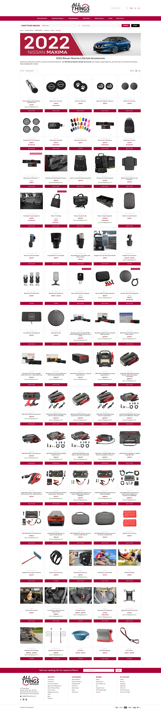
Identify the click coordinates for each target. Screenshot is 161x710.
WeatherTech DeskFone (56, 293)
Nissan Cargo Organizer (105, 216)
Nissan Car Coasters (56, 101)
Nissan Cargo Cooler (80, 216)
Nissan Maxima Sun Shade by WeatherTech (31, 101)
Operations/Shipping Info (54, 686)
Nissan (98, 679)
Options (80, 148)
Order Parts (120, 18)
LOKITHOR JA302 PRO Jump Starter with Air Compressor (80, 454)
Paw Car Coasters (80, 101)
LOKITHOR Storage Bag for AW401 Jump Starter (129, 454)
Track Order (51, 679)
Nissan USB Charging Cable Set (105, 293)
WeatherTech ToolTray (129, 533)
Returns (122, 681)
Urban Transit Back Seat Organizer (80, 178)
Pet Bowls (80, 650)
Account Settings (125, 692)
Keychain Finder (56, 333)
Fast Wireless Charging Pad (31, 333)
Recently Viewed (124, 690)
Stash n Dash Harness (56, 572)
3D (97, 686)
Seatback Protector (129, 140)
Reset (135, 25)
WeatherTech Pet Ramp (32, 650)
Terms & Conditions (53, 683)
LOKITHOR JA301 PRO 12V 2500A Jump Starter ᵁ (56, 454)
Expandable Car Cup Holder (56, 255)
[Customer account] (139, 8)
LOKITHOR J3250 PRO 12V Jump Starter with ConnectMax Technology (129, 375)
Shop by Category (57, 18)
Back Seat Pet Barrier (80, 572)
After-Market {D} (100, 683)
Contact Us (51, 681)
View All (98, 692)
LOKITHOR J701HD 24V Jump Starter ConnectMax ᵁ (105, 415)
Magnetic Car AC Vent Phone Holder (105, 255)
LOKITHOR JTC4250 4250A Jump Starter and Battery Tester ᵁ (105, 454)
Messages (122, 683)
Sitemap (50, 698)
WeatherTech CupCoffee (31, 293)
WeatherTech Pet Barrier (56, 650)
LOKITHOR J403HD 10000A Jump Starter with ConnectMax (56, 415)
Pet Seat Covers (80, 610)
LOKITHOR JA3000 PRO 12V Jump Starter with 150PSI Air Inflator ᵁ (129, 415)
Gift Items (86, 18)
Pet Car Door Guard (32, 610)
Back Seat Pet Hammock (105, 610)
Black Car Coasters (129, 101)
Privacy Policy (51, 690)
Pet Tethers (129, 650)
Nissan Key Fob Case (80, 140)
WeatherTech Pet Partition (129, 610)
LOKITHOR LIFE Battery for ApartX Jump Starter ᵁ (80, 374)
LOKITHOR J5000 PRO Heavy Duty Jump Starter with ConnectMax (80, 415)
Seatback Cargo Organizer (31, 216)
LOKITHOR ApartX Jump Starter (31, 533)
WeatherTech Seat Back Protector (56, 178)
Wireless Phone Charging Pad (129, 293)
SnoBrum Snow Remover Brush (31, 572)
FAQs (49, 694)
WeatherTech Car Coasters (31, 140)
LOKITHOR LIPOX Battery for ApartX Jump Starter (56, 534)
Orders (122, 679)
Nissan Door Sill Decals (105, 140)
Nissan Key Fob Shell (56, 140)
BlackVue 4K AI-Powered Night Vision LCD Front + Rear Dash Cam (31, 374)
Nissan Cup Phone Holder (31, 255)
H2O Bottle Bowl (129, 572)
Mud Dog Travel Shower (105, 572)
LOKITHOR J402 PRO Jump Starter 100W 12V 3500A (105, 493)
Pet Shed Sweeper (105, 650)
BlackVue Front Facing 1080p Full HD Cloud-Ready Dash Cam (56, 374)
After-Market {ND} (101, 690)
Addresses (123, 686)
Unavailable (105, 384)
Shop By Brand (73, 18)
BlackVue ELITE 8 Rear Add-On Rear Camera (129, 333)
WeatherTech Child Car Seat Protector (129, 178)
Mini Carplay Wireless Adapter (80, 293)
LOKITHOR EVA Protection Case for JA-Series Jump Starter (105, 534)
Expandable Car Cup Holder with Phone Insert (80, 256)
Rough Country (100, 688)
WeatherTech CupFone (129, 255)
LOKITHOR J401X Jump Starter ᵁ (31, 414)
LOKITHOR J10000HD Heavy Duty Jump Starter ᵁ (105, 374)
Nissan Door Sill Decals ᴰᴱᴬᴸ (31, 178)
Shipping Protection (53, 692)
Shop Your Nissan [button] (30, 26)
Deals (110, 18)
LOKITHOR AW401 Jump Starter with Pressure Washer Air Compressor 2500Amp (129, 494)
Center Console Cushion (129, 216)
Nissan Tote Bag (56, 216)
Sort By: (22, 70)
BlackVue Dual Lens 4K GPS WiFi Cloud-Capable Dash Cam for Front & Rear (80, 334)
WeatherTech (99, 681)
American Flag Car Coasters (105, 101)
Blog (49, 696)
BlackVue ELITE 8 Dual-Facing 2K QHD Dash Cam (105, 333)
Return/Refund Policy (54, 688)
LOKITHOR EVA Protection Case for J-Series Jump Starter (80, 534)
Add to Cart (31, 110)
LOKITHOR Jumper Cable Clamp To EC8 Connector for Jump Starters (31, 493)
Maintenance (99, 18)
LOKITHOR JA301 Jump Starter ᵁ (31, 453)
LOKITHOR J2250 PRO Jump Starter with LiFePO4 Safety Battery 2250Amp (80, 494)
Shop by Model (42, 18)
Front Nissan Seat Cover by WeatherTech (56, 611)
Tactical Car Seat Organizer (105, 178)
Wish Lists (122, 688)
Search (125, 25)
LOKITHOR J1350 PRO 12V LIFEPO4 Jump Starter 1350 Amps (56, 493)
